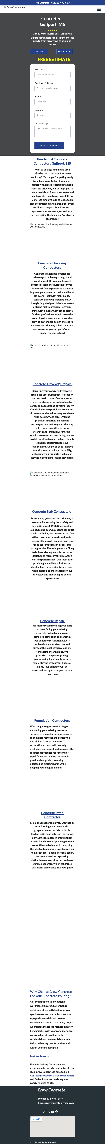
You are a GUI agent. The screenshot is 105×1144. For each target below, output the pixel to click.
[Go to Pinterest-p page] (56, 1111)
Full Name (39, 69)
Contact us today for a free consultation (52, 1076)
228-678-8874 (62, 2)
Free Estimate (64, 51)
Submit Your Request (49, 145)
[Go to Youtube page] (52, 1111)
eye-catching (55, 185)
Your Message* (41, 123)
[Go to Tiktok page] (44, 1111)
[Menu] (99, 9)
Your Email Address (43, 83)
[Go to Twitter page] (48, 1111)
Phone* (38, 96)
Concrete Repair (52, 621)
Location (38, 110)
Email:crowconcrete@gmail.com (56, 1103)
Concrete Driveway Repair (52, 384)
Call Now (39, 51)
